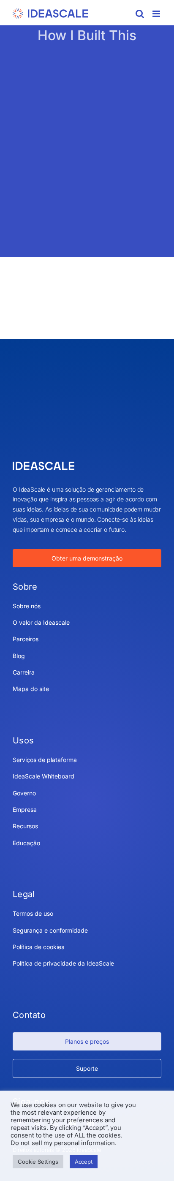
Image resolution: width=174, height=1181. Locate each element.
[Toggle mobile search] (140, 13)
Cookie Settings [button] (38, 1161)
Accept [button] (83, 1161)
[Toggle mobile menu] (156, 13)
